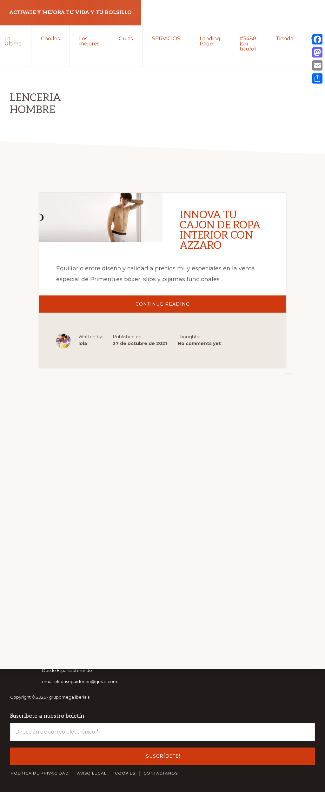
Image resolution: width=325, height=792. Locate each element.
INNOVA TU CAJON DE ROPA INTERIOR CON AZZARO (220, 230)
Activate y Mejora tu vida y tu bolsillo (71, 13)
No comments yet (199, 343)
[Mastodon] (317, 52)
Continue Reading (176, 307)
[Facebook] (317, 39)
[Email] (317, 65)
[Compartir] (317, 78)
